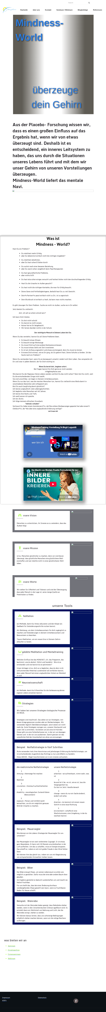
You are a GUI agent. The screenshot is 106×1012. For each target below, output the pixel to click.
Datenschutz (42, 997)
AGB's (4, 1000)
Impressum (6, 997)
